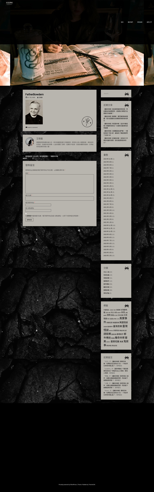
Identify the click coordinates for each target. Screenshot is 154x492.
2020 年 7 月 (107, 240)
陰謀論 (113, 338)
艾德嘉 (41, 97)
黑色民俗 (114, 345)
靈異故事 (106, 290)
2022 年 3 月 (107, 180)
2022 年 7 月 (107, 168)
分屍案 (118, 310)
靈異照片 (108, 341)
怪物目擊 (106, 278)
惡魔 (112, 315)
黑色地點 (108, 345)
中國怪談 (106, 310)
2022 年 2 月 (107, 183)
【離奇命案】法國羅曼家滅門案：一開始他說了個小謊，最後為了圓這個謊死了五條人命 (116, 133)
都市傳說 (106, 284)
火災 (118, 319)
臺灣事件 (110, 326)
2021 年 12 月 (108, 189)
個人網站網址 (29, 208)
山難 (126, 312)
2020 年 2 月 (107, 255)
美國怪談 (123, 322)
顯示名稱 (28, 195)
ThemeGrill (92, 484)
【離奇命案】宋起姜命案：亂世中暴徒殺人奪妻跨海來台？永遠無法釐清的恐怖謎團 (116, 126)
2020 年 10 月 (108, 231)
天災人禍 (106, 272)
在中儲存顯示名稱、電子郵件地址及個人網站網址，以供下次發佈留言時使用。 (52, 216)
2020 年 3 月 (107, 252)
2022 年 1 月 (107, 186)
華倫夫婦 (121, 330)
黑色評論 (106, 293)
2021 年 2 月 (107, 219)
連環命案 (113, 334)
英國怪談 (116, 330)
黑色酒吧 (14, 3)
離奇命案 (106, 287)
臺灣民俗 (111, 330)
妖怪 (123, 312)
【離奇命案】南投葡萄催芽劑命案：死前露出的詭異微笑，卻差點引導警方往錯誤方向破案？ (116, 111)
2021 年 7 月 (107, 204)
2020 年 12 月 (108, 225)
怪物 (108, 315)
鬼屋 (121, 342)
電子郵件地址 (30, 202)
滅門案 (114, 319)
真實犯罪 (109, 322)
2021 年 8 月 (107, 201)
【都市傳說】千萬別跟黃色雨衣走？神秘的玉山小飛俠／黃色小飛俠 (116, 371)
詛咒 (125, 330)
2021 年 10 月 (108, 195)
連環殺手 (106, 281)
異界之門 (149, 22)
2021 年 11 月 (108, 192)
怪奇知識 (106, 275)
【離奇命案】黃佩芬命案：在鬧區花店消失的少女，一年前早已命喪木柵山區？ (116, 363)
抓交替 (115, 315)
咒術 (107, 312)
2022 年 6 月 (107, 171)
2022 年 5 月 (107, 174)
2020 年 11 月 (108, 228)
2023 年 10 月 (108, 159)
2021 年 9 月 (107, 198)
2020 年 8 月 (107, 237)
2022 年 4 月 (107, 177)
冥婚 (114, 310)
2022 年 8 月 (107, 165)
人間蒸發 (111, 310)
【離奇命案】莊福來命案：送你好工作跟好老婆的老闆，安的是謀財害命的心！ (116, 140)
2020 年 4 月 (107, 249)
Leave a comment (32, 127)
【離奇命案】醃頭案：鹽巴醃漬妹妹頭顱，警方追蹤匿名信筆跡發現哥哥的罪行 (116, 118)
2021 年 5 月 (107, 210)
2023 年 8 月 (107, 162)
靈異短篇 (115, 341)
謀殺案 (107, 333)
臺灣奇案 (117, 326)
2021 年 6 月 (107, 207)
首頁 (122, 22)
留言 (27, 173)
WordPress (73, 484)
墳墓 (109, 312)
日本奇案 (120, 315)
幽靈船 (105, 315)
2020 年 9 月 (107, 234)
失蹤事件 (119, 312)
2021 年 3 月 (107, 216)
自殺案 (105, 326)
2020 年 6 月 (107, 243)
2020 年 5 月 (107, 246)
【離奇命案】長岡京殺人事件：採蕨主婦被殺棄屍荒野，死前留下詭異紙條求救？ (116, 378)
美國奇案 (116, 322)
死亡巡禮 (110, 319)
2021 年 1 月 (107, 222)
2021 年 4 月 (107, 213)
